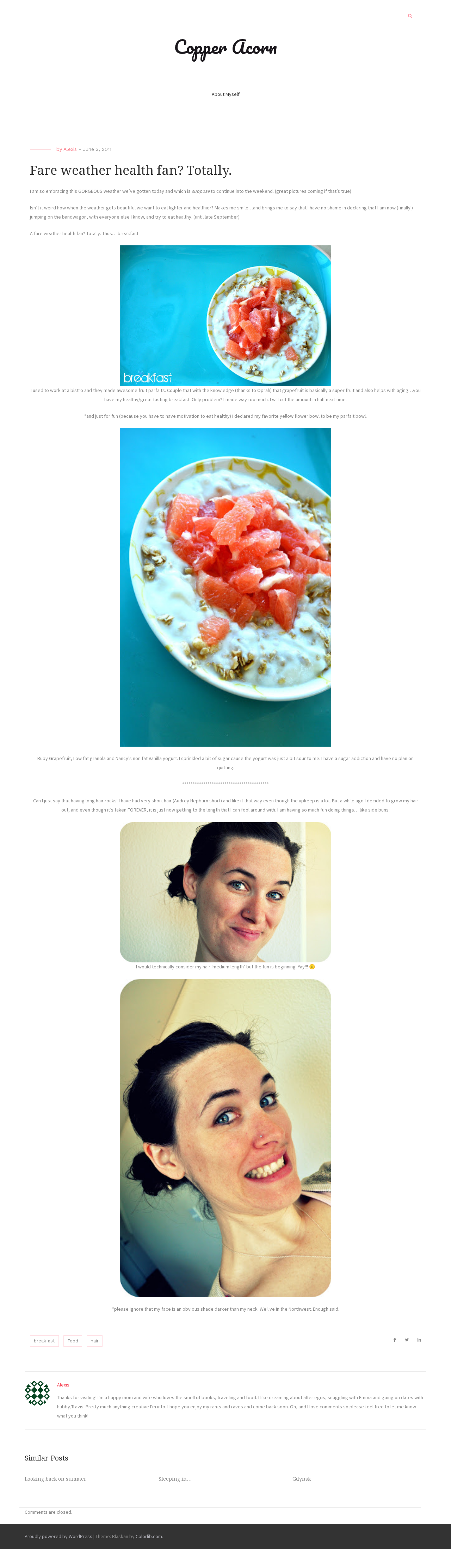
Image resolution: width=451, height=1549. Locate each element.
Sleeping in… (175, 1479)
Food (72, 1340)
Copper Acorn (225, 46)
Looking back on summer (55, 1479)
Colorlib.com (149, 1536)
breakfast (44, 1340)
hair (95, 1340)
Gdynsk (301, 1479)
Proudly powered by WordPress (58, 1536)
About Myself (226, 94)
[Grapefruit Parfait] (225, 315)
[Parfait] (225, 587)
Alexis (70, 149)
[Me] (225, 892)
